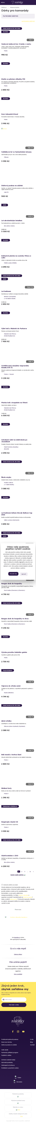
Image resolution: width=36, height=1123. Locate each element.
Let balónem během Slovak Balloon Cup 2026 (16, 514)
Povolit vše (13, 574)
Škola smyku (6, 477)
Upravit (23, 574)
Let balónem (6, 291)
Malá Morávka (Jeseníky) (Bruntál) (11, 448)
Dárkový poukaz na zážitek (12, 186)
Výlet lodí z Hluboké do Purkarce (14, 328)
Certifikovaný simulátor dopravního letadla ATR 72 (15, 367)
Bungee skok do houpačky (11, 584)
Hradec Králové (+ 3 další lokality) (9, 483)
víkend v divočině (23, 895)
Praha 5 (6, 793)
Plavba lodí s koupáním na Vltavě (14, 403)
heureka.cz (17, 937)
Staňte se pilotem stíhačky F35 (13, 79)
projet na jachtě (27, 897)
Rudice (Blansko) (9, 692)
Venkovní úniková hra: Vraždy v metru (16, 44)
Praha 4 (6, 827)
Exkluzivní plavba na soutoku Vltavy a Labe (16, 257)
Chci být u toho (14, 1005)
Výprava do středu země (11, 686)
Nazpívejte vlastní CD (9, 822)
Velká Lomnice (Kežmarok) (11, 520)
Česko (19, 1077)
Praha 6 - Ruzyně (9, 374)
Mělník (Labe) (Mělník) (10, 263)
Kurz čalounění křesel (9, 114)
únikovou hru (13, 899)
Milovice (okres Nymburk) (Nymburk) (14, 726)
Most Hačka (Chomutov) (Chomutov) (14, 590)
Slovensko (19, 1082)
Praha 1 (6, 760)
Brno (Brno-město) (9, 226)
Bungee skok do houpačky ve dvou (15, 619)
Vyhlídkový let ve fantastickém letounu (16, 152)
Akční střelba (6, 721)
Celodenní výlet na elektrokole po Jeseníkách (14, 441)
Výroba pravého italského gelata (14, 652)
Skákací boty (6, 788)
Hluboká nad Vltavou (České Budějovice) (10, 335)
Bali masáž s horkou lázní (11, 755)
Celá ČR (6, 192)
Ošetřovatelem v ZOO (9, 856)
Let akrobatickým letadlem (11, 221)
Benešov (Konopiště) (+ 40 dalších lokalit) (10, 297)
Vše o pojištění (18, 974)
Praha (5, 51)
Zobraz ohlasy (18, 954)
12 (30, 871)
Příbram (6, 157)
